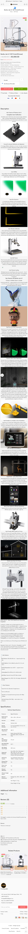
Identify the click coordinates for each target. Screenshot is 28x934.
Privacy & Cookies (5, 928)
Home (11, 11)
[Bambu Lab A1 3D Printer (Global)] (7, 861)
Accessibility (23, 928)
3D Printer (16, 11)
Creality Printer (14, 841)
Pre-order (6, 80)
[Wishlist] (2, 19)
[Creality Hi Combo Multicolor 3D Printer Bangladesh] (26, 54)
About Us (18, 931)
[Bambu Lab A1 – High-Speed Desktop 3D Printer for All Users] (14, 34)
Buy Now (20, 88)
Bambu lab (3, 841)
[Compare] (2, 21)
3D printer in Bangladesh (18, 839)
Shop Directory (12, 931)
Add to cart (7, 88)
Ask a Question (24, 93)
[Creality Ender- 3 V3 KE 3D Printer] (20, 861)
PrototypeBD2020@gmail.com (7, 898)
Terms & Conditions (15, 928)
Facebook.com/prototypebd (6, 902)
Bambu (24, 839)
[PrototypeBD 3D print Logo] (3, 885)
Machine (5, 844)
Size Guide (4, 93)
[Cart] (26, 4)
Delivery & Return (14, 93)
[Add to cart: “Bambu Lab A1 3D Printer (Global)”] (12, 870)
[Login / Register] (24, 4)
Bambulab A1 (8, 841)
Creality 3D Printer (20, 871)
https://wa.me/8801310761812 (7, 900)
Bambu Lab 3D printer (8, 59)
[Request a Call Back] (25, 927)
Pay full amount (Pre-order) (9, 83)
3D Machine (5, 839)
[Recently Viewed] (25, 931)
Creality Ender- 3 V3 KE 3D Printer (20, 873)
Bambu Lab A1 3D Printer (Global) (7, 873)
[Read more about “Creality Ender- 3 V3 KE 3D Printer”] (25, 870)
